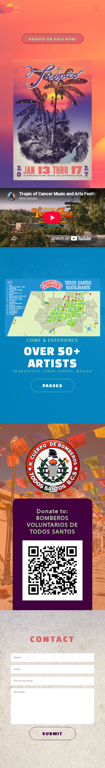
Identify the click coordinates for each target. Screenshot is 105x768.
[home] (10, 7)
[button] (95, 8)
